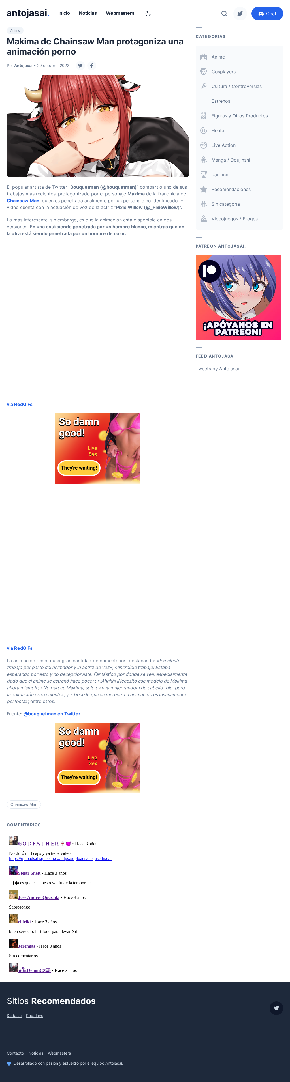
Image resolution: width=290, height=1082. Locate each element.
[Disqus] (98, 904)
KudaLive (34, 1015)
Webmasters (120, 13)
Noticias (88, 13)
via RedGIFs (20, 404)
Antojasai (23, 65)
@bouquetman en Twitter (52, 714)
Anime (15, 30)
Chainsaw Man (23, 200)
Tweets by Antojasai (217, 368)
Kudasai (14, 1015)
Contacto (15, 1053)
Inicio (64, 13)
